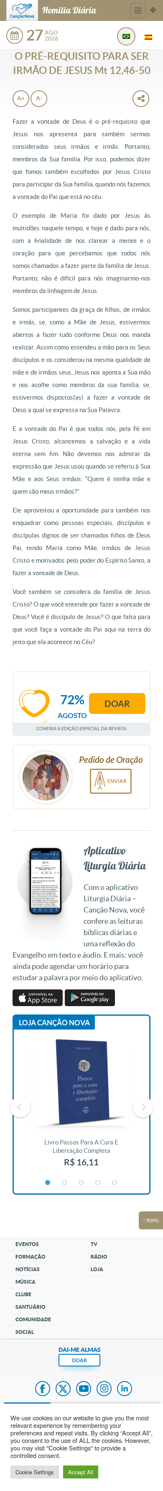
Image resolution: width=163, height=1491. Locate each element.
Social (24, 1332)
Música (25, 1282)
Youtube (83, 1389)
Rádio (99, 1256)
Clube (23, 1294)
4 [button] (98, 1183)
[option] (81, 1107)
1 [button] (48, 1183)
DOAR (79, 1360)
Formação (30, 1256)
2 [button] (65, 1183)
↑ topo (151, 1220)
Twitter (63, 1389)
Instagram (104, 1389)
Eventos (27, 1244)
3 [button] (81, 1183)
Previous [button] (20, 1107)
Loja (97, 1269)
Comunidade (33, 1319)
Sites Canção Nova (152, 10)
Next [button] (142, 1107)
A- (39, 98)
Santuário (30, 1307)
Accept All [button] (80, 1472)
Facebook (42, 1389)
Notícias (27, 1269)
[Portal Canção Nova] (22, 10)
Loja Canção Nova (54, 1023)
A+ (21, 98)
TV (94, 1244)
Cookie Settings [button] (34, 1472)
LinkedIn (124, 1389)
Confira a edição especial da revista (81, 728)
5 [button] (115, 1183)
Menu (137, 10)
